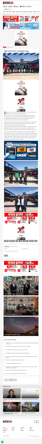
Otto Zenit (36, 241)
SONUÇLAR (17, 6)
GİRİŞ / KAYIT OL (9, 9)
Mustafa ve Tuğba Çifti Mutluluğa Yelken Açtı (14, 360)
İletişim (38, 436)
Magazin (13, 428)
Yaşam (4, 431)
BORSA (11, 6)
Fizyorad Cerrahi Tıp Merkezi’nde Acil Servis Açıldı (15, 373)
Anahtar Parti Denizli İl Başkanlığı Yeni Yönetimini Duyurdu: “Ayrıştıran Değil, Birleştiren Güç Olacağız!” (20, 367)
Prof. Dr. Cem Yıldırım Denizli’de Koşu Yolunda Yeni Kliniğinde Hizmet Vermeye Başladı (21, 357)
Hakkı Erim (20, 241)
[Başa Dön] (40, 442)
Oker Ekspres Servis (25, 241)
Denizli (17, 240)
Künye (30, 436)
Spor (12, 430)
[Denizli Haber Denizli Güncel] (8, 3)
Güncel (4, 47)
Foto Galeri (23, 427)
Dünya (4, 427)
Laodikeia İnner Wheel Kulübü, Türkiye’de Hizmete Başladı (16, 353)
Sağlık (22, 428)
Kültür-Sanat (5, 428)
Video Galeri (32, 430)
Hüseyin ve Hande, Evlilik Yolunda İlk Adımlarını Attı (15, 370)
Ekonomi (13, 427)
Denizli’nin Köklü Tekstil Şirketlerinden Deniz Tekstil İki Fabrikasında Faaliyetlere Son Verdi (21, 343)
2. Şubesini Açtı (6, 241)
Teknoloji (36, 276)
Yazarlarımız (34, 436)
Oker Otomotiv (31, 241)
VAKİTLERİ (29, 6)
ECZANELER (23, 6)
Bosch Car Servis (12, 241)
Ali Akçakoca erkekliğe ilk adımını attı (12, 363)
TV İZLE (6, 6)
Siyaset (31, 428)
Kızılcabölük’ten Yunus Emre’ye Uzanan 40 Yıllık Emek (16, 350)
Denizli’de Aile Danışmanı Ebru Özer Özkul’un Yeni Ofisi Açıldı (17, 346)
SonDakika (5, 430)
